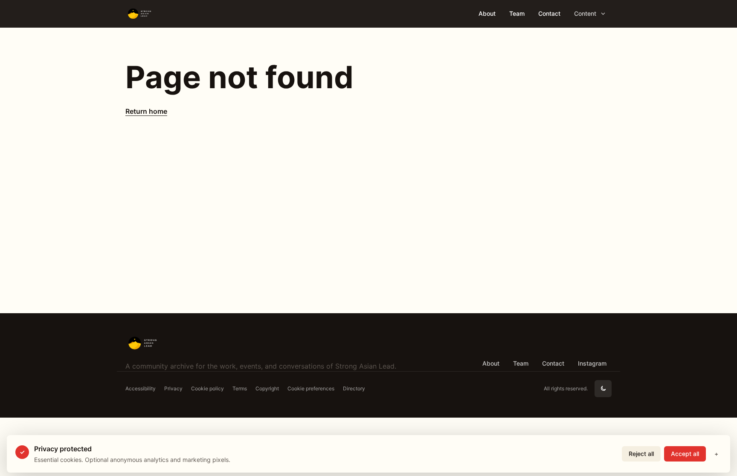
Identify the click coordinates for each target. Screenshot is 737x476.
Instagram (592, 363)
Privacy (173, 388)
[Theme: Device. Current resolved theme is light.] (603, 388)
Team (517, 13)
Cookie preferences (310, 388)
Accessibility (140, 388)
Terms (239, 388)
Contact (549, 13)
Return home (146, 111)
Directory (354, 388)
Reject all (641, 453)
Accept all (685, 453)
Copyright (267, 388)
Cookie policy (207, 388)
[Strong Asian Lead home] (162, 13)
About (487, 13)
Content (585, 13)
